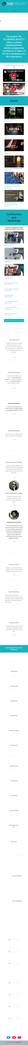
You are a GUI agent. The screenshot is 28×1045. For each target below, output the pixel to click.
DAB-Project (18, 1042)
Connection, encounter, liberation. (12, 260)
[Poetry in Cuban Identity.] (14, 237)
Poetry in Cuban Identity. (10, 244)
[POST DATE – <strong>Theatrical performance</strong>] (14, 161)
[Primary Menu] (14, 10)
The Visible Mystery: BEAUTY (11, 301)
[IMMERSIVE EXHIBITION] (14, 113)
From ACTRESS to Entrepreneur (12, 289)
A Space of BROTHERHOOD (11, 307)
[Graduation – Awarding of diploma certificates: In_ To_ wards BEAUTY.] (14, 178)
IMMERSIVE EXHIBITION (10, 119)
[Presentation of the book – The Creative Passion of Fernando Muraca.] (14, 196)
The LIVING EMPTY (9, 295)
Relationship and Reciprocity (11, 282)
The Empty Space (9, 276)
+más (14, 388)
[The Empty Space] (14, 270)
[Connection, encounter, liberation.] (14, 254)
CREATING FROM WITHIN (10, 313)
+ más (14, 357)
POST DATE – (13, 168)
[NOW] (14, 129)
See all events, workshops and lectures (14, 320)
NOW (6, 135)
